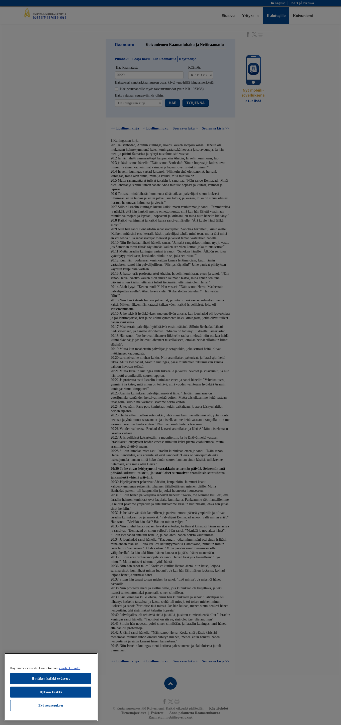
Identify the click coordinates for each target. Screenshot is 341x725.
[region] (51, 687)
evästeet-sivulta (69, 668)
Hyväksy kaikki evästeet (51, 678)
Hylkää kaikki (51, 692)
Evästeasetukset (50, 705)
